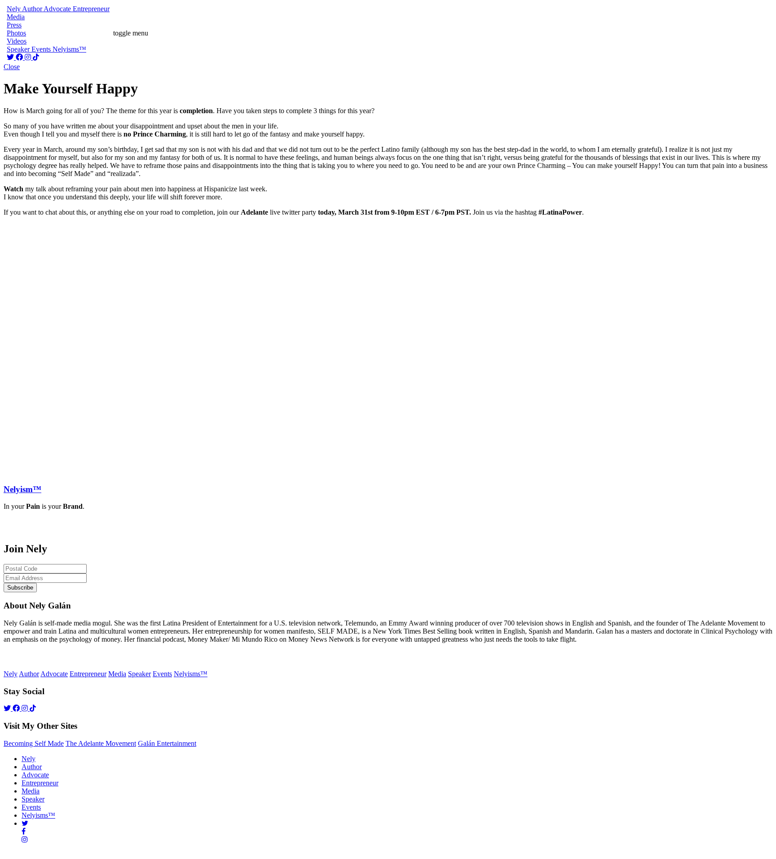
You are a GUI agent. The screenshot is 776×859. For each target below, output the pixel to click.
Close (12, 66)
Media (31, 791)
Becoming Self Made (34, 743)
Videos (16, 41)
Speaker (33, 799)
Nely (28, 758)
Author (32, 767)
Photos (16, 33)
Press (14, 25)
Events (31, 807)
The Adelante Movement (101, 743)
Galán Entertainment (167, 743)
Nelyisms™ (38, 815)
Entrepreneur (40, 783)
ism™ (22, 489)
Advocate (35, 775)
